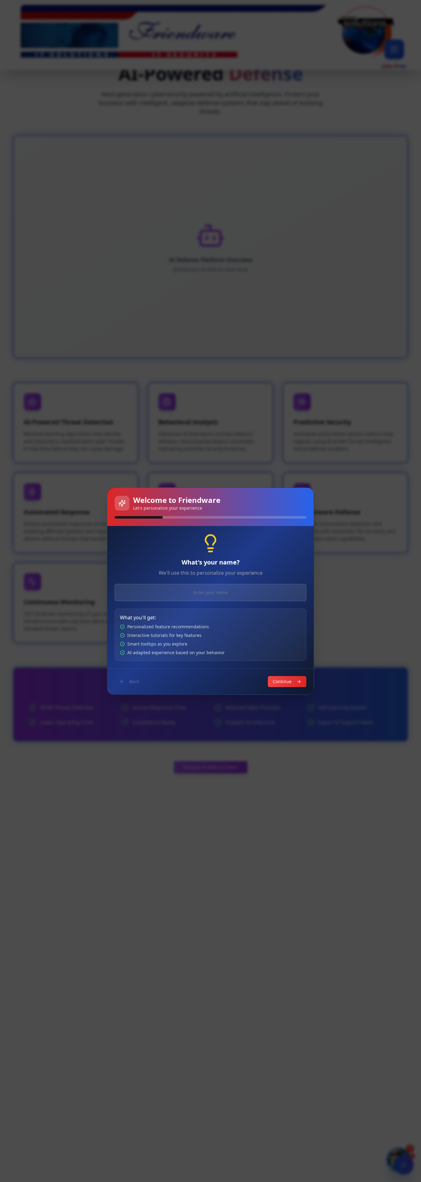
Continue (282, 681)
